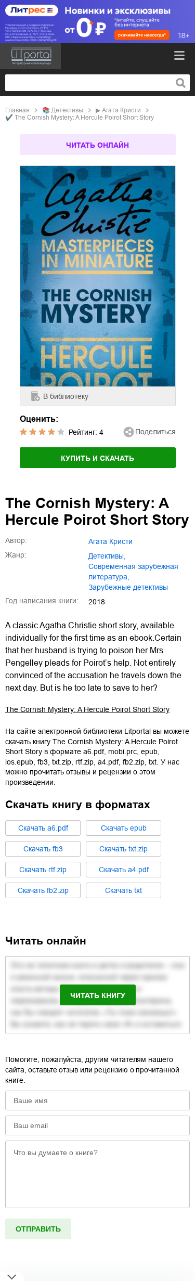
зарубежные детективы (128, 587)
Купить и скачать (97, 458)
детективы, (107, 556)
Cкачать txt (123, 890)
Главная (17, 110)
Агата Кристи (121, 110)
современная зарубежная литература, (133, 571)
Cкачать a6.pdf (43, 828)
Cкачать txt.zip (123, 849)
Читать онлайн (97, 145)
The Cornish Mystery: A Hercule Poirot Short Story (87, 709)
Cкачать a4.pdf (124, 869)
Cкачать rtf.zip (43, 869)
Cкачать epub (124, 828)
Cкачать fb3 (43, 849)
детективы (67, 110)
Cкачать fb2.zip (43, 890)
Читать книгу (97, 995)
